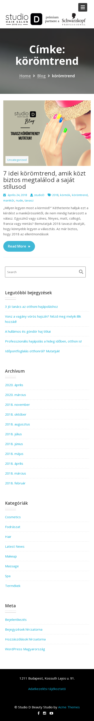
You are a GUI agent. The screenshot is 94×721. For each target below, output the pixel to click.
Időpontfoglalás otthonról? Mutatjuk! (32, 351)
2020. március (15, 394)
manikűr (8, 200)
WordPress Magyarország (25, 649)
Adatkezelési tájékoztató (47, 689)
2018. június (14, 444)
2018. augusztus (17, 424)
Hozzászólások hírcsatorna (25, 639)
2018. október (15, 414)
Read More (17, 246)
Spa (7, 576)
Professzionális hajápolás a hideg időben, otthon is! (43, 341)
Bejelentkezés (16, 619)
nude (19, 200)
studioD (39, 195)
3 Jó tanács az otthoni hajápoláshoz (31, 306)
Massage (12, 566)
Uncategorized (17, 160)
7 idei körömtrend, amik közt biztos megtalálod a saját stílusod (44, 180)
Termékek (12, 585)
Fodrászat (12, 527)
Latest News (14, 546)
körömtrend (80, 195)
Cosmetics (13, 517)
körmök (65, 195)
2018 (55, 195)
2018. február (15, 483)
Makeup (11, 556)
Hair (8, 536)
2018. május (14, 453)
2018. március (15, 473)
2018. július (13, 434)
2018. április (14, 463)
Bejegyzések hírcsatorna (23, 629)
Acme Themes (69, 707)
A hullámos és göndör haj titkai (28, 331)
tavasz (29, 200)
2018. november (17, 404)
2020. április (14, 385)
